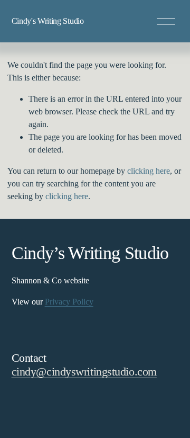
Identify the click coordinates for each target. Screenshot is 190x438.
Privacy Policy (69, 301)
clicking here (148, 170)
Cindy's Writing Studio (48, 20)
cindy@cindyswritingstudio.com (84, 371)
